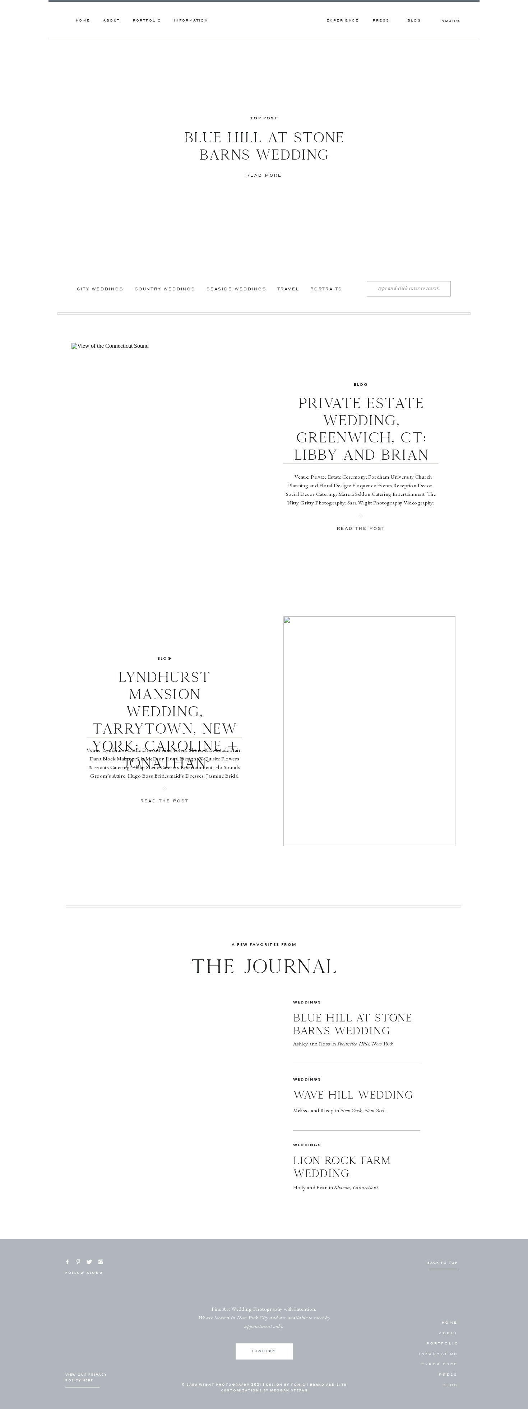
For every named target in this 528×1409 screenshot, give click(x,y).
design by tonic (286, 1384)
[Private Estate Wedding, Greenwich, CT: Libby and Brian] (157, 458)
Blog (361, 384)
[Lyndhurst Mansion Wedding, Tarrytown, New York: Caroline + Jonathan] (369, 731)
